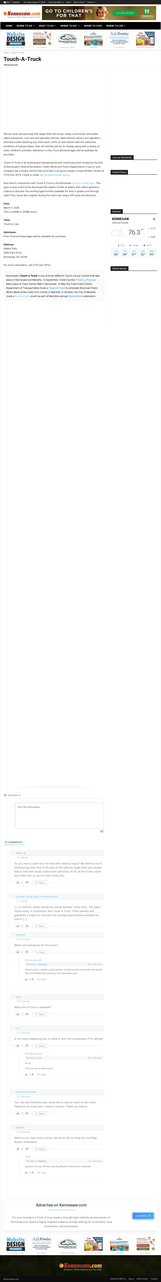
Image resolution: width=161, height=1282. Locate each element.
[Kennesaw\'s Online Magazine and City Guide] (21, 13)
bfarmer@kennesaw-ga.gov (54, 174)
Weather (116, 211)
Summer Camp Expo (83, 183)
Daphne (42, 1161)
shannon (43, 964)
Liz (40, 1058)
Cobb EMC (93, 47)
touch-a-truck (22, 296)
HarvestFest (75, 296)
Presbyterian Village (67, 47)
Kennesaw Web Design (15, 47)
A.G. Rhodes (119, 47)
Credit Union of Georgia (145, 47)
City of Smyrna (41, 47)
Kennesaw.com (11, 65)
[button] (154, 26)
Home (6, 52)
